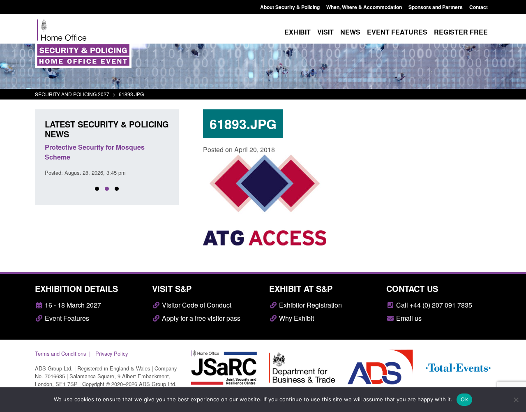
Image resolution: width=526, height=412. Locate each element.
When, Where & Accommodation (364, 7)
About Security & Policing (290, 7)
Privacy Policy (111, 353)
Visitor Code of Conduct (195, 305)
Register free (461, 32)
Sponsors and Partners (435, 7)
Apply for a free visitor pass (200, 318)
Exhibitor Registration (309, 305)
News (350, 32)
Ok (464, 399)
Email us (408, 318)
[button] (97, 189)
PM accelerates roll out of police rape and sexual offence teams (102, 152)
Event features (397, 32)
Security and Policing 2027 (72, 93)
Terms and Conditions (60, 353)
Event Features (66, 318)
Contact (478, 7)
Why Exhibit (295, 318)
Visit (325, 32)
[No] (516, 400)
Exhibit (297, 32)
